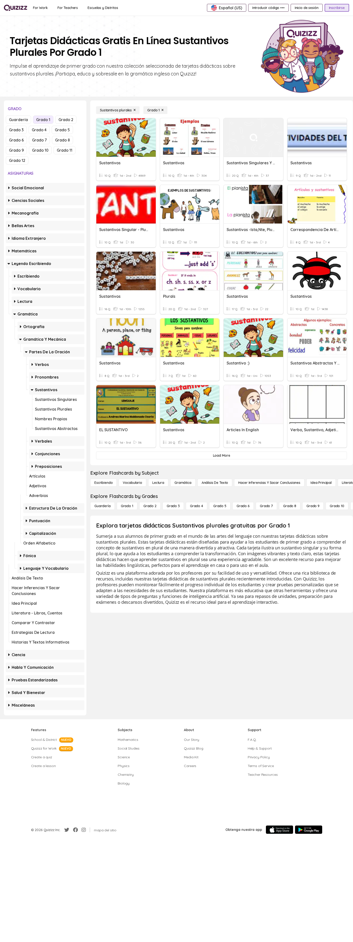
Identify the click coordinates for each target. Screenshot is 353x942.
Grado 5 (62, 129)
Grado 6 (16, 140)
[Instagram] (84, 830)
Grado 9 (16, 150)
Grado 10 (40, 150)
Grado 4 (39, 129)
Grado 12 (17, 160)
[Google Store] (308, 830)
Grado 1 (43, 119)
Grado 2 (65, 119)
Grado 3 (16, 129)
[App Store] (279, 830)
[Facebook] (75, 830)
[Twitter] (66, 830)
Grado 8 (62, 140)
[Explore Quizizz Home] (15, 8)
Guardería (18, 119)
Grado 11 (64, 150)
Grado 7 (39, 140)
